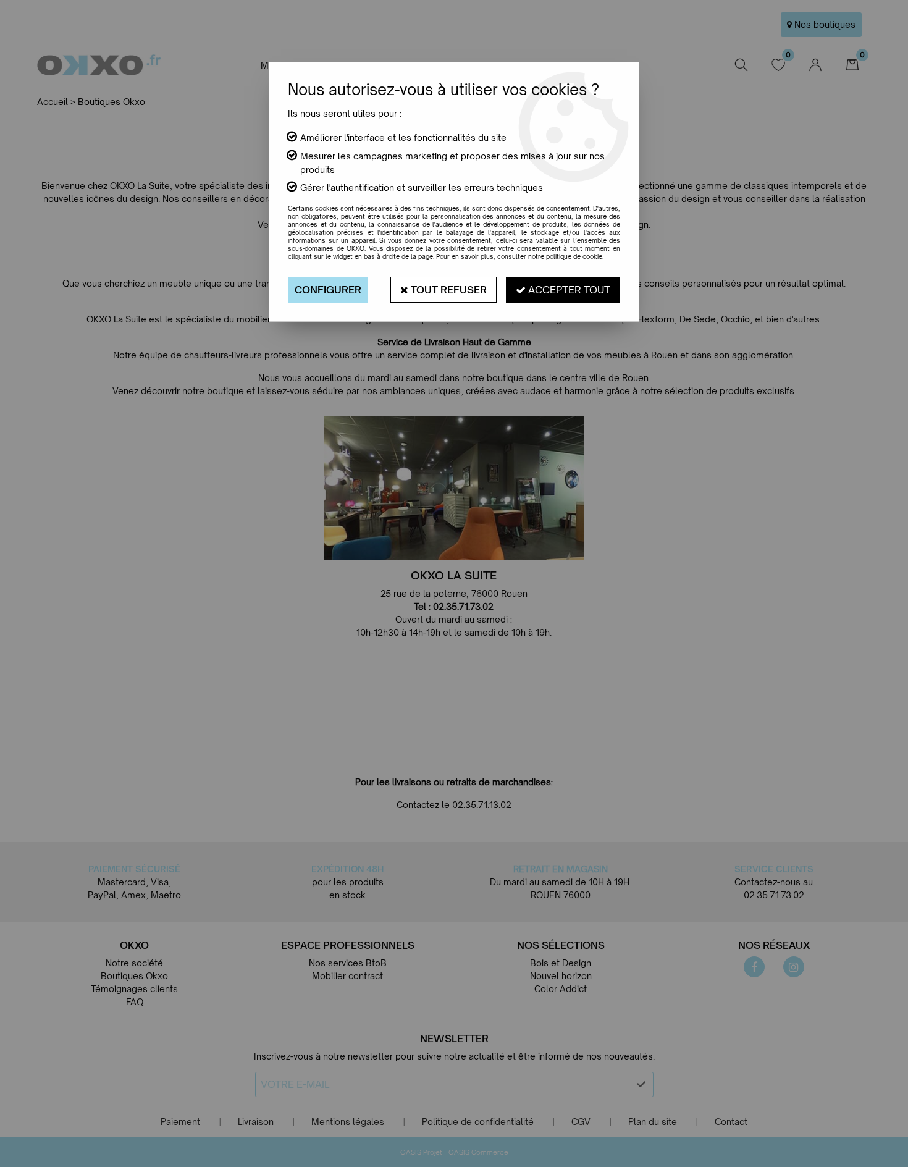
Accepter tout (568, 290)
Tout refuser (447, 290)
